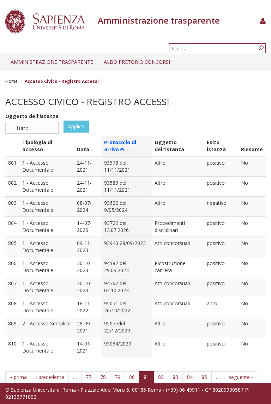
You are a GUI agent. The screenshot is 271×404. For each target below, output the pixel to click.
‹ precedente (50, 377)
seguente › (241, 377)
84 (190, 377)
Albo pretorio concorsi (137, 62)
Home (11, 81)
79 (117, 377)
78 (103, 377)
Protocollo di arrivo (120, 146)
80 (132, 377)
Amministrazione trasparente (52, 62)
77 (88, 377)
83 (175, 377)
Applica (76, 126)
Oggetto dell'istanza (32, 116)
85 (204, 377)
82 (161, 377)
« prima (18, 377)
